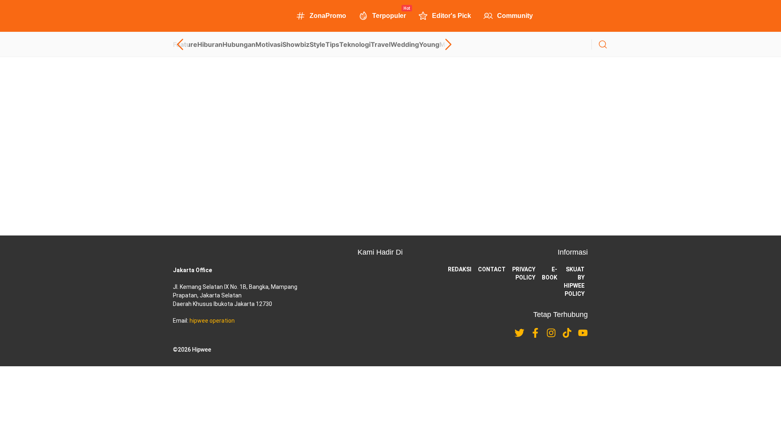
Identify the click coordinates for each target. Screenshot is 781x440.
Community (515, 15)
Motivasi (268, 44)
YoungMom (437, 44)
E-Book (549, 273)
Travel (380, 44)
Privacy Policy (523, 273)
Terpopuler (389, 15)
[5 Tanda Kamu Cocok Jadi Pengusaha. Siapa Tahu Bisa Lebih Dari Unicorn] (390, 107)
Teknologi (355, 44)
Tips (332, 44)
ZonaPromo (328, 15)
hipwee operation (212, 320)
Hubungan (239, 44)
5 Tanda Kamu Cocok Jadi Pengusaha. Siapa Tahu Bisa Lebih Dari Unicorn (280, 141)
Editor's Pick (451, 15)
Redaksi (459, 269)
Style (317, 44)
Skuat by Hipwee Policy (574, 281)
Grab (221, 170)
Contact (492, 269)
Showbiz (296, 44)
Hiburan (210, 44)
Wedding (404, 44)
